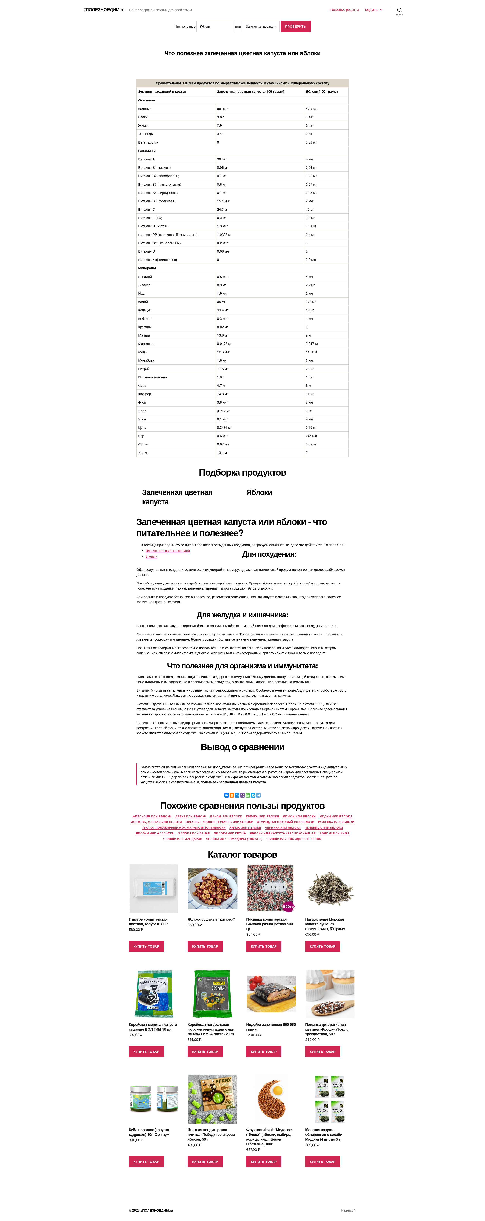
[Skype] (253, 795)
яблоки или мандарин (182, 839)
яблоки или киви (334, 833)
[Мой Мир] (237, 795)
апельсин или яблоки (152, 816)
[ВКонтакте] (226, 795)
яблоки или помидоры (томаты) (234, 839)
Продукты (371, 9)
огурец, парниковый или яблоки (285, 822)
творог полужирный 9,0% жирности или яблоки (184, 828)
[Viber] (242, 795)
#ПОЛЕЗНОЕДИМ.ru (104, 9)
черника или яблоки (283, 828)
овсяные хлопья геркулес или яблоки (219, 822)
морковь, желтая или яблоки (156, 822)
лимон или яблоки (299, 816)
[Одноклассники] (232, 795)
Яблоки (151, 556)
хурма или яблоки (245, 828)
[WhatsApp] (248, 795)
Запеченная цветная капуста (168, 550)
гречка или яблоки (262, 816)
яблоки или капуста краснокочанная (283, 833)
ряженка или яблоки (336, 822)
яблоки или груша (230, 833)
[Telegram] (258, 795)
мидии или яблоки (336, 816)
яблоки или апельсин (155, 833)
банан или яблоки (226, 816)
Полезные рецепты (344, 9)
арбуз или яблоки (191, 816)
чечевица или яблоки (324, 828)
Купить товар (146, 946)
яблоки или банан (194, 833)
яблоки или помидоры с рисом (294, 839)
